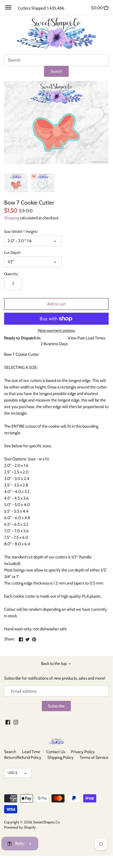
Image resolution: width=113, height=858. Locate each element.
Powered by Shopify (20, 827)
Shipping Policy (60, 757)
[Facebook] (7, 722)
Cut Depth (12, 252)
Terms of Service (94, 757)
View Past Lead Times (86, 338)
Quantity (11, 274)
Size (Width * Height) (20, 231)
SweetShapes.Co (46, 822)
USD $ (12, 773)
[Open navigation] (8, 7)
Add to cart (56, 304)
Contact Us (55, 751)
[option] (16, 182)
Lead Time (31, 751)
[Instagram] (15, 722)
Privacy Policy (83, 751)
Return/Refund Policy (22, 757)
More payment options (56, 330)
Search (10, 751)
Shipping (11, 217)
